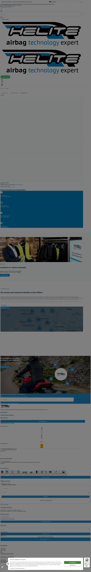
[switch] (87, 566)
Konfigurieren (72, 565)
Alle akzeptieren (72, 562)
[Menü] (89, 558)
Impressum (12, 568)
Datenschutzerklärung (19, 568)
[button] (2, 566)
